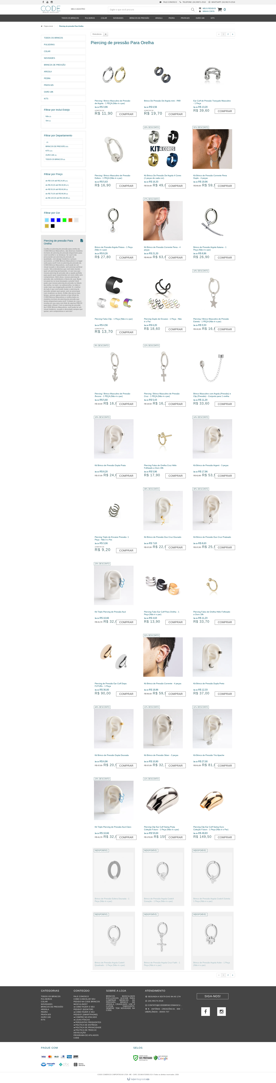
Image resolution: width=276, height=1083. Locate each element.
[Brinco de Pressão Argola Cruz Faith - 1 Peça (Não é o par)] (163, 941)
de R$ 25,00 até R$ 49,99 (57, 185)
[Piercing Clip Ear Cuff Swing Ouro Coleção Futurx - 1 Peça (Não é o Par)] (212, 809)
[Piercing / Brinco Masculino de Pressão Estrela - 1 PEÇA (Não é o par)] (212, 301)
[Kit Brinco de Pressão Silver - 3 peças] (163, 737)
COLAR (44, 1002)
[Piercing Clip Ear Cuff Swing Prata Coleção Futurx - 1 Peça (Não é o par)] (163, 809)
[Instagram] (221, 1013)
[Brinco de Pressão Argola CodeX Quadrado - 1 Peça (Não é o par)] (114, 941)
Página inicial (48, 26)
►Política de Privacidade (87, 1028)
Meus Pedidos (209, 8)
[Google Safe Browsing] (161, 1058)
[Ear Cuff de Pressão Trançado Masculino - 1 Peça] (212, 83)
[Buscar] (192, 10)
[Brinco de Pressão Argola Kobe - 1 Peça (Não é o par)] (212, 941)
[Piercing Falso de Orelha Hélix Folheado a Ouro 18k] (212, 594)
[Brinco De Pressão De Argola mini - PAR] (163, 84)
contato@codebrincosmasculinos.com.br (165, 1005)
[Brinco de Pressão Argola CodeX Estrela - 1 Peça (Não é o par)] (212, 877)
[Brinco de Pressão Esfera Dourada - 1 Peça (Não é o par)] (114, 877)
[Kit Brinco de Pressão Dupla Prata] (114, 447)
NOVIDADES (46, 1004)
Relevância (97, 34)
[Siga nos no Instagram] (52, 2)
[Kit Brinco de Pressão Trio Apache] (212, 737)
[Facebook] (205, 1013)
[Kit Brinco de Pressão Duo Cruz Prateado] (212, 519)
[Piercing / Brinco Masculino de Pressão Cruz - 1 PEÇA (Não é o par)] (163, 376)
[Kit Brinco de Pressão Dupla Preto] (212, 666)
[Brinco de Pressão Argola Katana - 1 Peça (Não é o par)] (212, 229)
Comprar (126, 114)
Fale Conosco (170, 2)
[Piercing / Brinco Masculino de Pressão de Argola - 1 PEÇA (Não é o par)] (114, 84)
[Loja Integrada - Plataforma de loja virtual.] (138, 1079)
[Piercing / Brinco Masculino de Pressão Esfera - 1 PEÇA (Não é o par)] (114, 158)
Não (48, 116)
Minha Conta (208, 11)
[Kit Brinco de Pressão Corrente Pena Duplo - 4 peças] (212, 158)
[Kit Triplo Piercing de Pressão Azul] (114, 594)
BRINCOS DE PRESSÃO (57, 146)
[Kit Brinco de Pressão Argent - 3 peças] (212, 447)
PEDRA (44, 1012)
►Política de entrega (85, 1025)
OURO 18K (51, 155)
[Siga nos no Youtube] (47, 2)
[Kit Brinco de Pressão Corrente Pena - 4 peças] (163, 229)
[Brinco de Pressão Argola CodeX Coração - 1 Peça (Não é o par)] (163, 877)
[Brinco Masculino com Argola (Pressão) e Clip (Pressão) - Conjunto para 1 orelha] (212, 376)
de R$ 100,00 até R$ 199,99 (58, 198)
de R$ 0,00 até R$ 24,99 (57, 181)
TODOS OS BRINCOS (55, 159)
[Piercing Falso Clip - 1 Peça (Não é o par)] (114, 302)
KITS (49, 151)
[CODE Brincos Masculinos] (50, 9)
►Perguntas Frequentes (87, 1022)
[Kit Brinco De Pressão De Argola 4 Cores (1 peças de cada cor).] (163, 158)
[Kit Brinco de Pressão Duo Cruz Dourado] (163, 519)
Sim (48, 121)
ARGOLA (45, 1009)
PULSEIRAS (46, 999)
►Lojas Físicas (82, 1020)
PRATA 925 (46, 1015)
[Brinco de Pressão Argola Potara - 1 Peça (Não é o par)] (114, 229)
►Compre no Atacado (85, 1017)
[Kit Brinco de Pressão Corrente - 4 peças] (163, 666)
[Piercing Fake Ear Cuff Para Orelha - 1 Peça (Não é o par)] (163, 594)
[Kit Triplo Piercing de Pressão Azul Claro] (114, 809)
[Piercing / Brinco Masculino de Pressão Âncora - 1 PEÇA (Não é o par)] (114, 376)
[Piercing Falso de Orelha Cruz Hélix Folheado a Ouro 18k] (163, 447)
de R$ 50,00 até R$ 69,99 (57, 189)
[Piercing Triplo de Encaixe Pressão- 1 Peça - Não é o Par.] (114, 520)
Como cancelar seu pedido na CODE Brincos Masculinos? (87, 1001)
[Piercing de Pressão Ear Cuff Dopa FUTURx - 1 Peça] (114, 666)
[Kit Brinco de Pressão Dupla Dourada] (114, 737)
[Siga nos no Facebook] (43, 2)
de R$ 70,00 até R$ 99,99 (57, 194)
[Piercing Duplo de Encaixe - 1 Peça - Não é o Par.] (163, 301)
